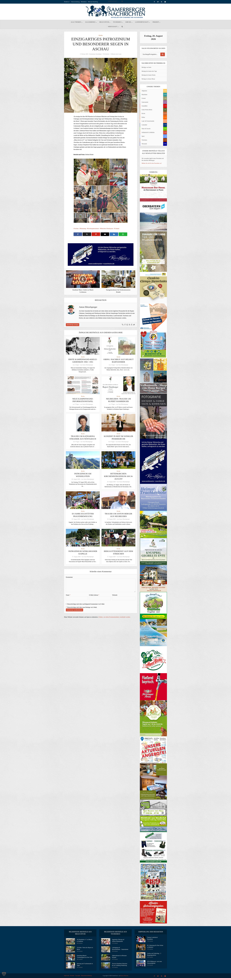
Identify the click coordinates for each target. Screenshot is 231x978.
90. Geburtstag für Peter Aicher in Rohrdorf (155, 946)
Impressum (66, 975)
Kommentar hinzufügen (95, 54)
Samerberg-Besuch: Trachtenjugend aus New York (84, 956)
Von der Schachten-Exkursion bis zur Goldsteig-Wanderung (119, 964)
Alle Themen (76, 22)
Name (68, 595)
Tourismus (117, 22)
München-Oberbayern (106, 228)
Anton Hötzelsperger (87, 365)
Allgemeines (90, 22)
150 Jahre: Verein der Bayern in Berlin (85, 948)
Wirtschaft (112, 26)
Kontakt (72, 975)
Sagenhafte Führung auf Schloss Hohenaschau (118, 940)
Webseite (114, 595)
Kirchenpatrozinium (93, 228)
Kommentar (69, 577)
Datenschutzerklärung (86, 975)
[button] (92, 172)
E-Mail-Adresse (94, 595)
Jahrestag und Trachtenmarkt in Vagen (85, 964)
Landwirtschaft (142, 22)
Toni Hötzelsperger (123, 365)
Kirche (128, 22)
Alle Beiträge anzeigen (72, 324)
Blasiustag (83, 228)
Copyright (77, 975)
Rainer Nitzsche (124, 975)
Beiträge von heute (146, 67)
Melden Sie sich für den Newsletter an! (152, 163)
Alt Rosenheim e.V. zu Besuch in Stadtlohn (84, 940)
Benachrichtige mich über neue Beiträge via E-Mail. (82, 607)
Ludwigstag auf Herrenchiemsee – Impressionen (120, 948)
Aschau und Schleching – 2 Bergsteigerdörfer (154, 954)
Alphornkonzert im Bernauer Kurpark (119, 956)
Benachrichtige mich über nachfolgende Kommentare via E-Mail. (86, 604)
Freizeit (156, 22)
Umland (117, 228)
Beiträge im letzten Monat (148, 79)
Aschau (76, 228)
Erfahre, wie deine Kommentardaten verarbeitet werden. (114, 617)
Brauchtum (104, 22)
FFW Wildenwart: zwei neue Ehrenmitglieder (154, 962)
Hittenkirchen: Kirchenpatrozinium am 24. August (118, 476)
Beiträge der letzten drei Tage (149, 71)
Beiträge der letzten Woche (148, 75)
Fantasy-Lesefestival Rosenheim (152, 938)
